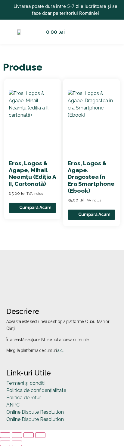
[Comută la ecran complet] (17, 435)
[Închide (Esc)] (40, 435)
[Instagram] (46, 289)
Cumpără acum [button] (35, 207)
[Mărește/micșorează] (5, 435)
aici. (60, 350)
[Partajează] (28, 435)
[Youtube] (30, 289)
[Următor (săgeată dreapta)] (17, 443)
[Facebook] (13, 289)
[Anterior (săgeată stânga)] (5, 443)
